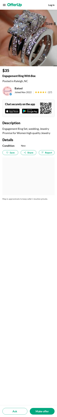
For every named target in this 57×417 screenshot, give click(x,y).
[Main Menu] (4, 5)
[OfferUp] (14, 5)
